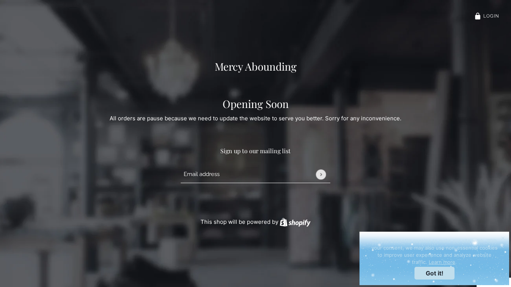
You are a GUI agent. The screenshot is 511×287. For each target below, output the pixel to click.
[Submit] (321, 174)
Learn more (442, 262)
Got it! (434, 273)
